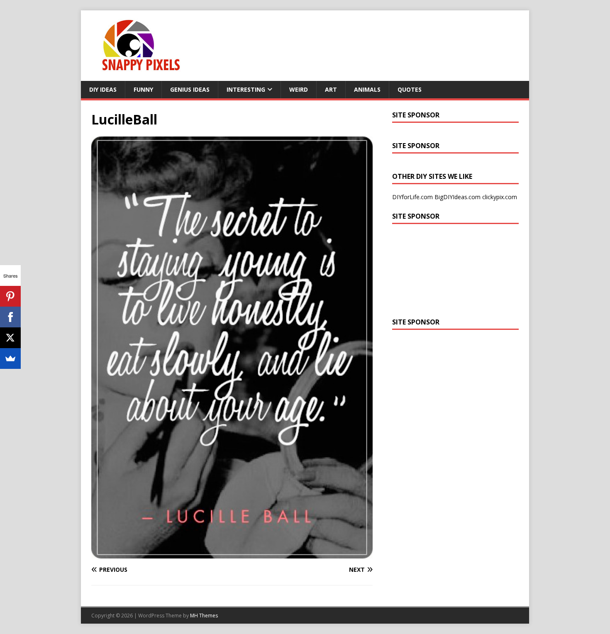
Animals (367, 89)
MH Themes (204, 615)
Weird (298, 89)
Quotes (410, 89)
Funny (143, 89)
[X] (10, 337)
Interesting (246, 89)
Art (331, 89)
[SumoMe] (10, 358)
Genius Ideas (190, 89)
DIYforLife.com (412, 197)
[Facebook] (10, 317)
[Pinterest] (10, 296)
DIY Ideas (103, 89)
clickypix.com (499, 197)
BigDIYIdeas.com (457, 197)
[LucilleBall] (232, 554)
